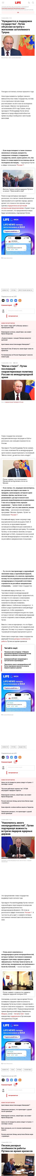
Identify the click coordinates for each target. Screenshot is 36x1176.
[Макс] (7, 300)
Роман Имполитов (7, 258)
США (22, 1014)
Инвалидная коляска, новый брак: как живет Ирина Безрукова (16, 333)
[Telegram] (11, 300)
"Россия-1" (20, 165)
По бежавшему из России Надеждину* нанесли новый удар (17, 356)
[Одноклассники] (20, 300)
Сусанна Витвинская (8, 714)
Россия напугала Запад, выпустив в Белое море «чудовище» (17, 802)
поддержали (15, 1016)
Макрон (4, 1014)
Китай (16, 1014)
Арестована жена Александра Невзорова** (15, 344)
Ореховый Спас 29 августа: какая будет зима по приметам (17, 349)
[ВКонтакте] (15, 300)
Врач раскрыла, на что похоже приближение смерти (16, 1155)
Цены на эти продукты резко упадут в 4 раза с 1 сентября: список (17, 783)
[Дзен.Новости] (3, 300)
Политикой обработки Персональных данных (13, 8)
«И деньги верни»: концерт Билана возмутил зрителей (16, 339)
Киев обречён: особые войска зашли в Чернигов (17, 807)
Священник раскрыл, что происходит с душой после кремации (16, 812)
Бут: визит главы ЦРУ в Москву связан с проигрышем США (14, 326)
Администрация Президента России (14, 402)
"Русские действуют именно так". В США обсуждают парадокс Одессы (14, 789)
